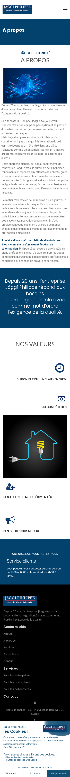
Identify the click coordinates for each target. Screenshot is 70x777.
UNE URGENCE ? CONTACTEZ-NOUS (35, 553)
